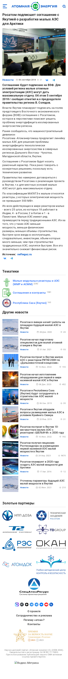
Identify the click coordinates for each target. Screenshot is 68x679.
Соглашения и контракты (29, 292)
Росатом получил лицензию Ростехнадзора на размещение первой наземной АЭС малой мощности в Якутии (39, 447)
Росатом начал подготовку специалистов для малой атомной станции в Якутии (41, 342)
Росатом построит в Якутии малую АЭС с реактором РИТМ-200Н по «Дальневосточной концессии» (41, 360)
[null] (47, 80)
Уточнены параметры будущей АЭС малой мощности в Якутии (42, 482)
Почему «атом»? (34, 619)
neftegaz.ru (24, 254)
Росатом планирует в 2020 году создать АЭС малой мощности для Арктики (41, 464)
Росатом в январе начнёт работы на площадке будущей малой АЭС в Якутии (42, 325)
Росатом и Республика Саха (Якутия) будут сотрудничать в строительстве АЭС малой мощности (39, 395)
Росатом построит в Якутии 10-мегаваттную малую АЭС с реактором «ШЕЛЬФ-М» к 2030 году (42, 429)
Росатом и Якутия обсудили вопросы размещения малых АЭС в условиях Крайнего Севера (42, 412)
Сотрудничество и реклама (34, 615)
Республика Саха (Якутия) (30, 302)
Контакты (34, 624)
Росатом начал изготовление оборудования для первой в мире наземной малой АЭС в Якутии (41, 377)
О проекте (34, 611)
